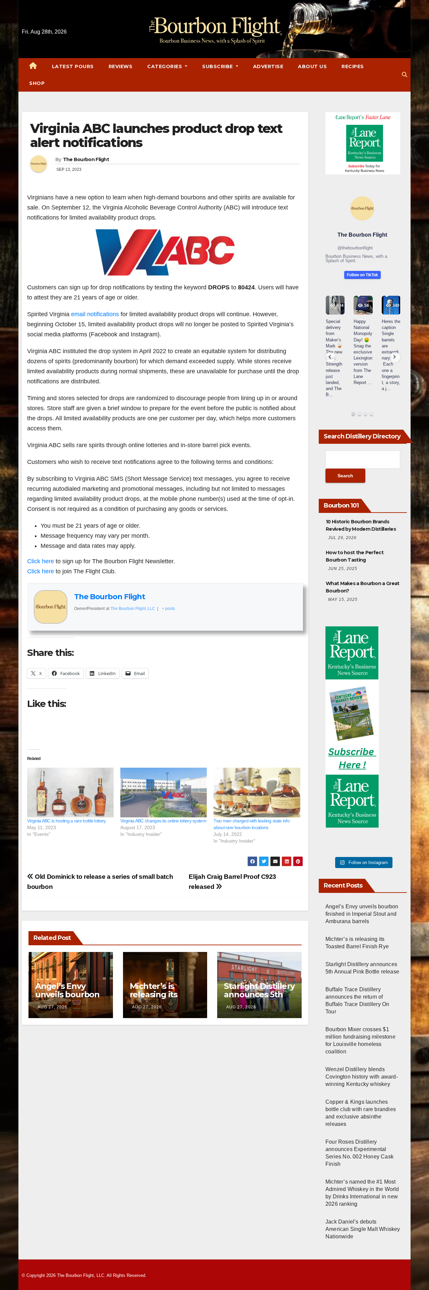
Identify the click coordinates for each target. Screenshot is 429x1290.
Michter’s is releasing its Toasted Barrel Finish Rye (159, 998)
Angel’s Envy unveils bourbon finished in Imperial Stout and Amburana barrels (362, 914)
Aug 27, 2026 (52, 1007)
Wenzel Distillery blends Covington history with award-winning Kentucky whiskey (361, 1076)
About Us (312, 66)
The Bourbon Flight (86, 159)
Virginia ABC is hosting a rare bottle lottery (66, 820)
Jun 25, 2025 (342, 568)
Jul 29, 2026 (342, 537)
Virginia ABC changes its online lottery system (163, 820)
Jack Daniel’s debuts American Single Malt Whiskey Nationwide (362, 1229)
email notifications (95, 314)
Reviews (121, 66)
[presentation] (330, 357)
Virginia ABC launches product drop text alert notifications (156, 135)
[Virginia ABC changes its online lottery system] (163, 792)
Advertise (268, 66)
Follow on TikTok (362, 275)
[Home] (33, 66)
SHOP (37, 83)
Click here (40, 561)
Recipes (353, 66)
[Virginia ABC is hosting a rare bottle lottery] (70, 792)
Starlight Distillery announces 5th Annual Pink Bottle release (259, 998)
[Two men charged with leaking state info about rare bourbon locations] (256, 792)
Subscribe (218, 66)
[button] (404, 75)
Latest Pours (73, 66)
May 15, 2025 (343, 599)
